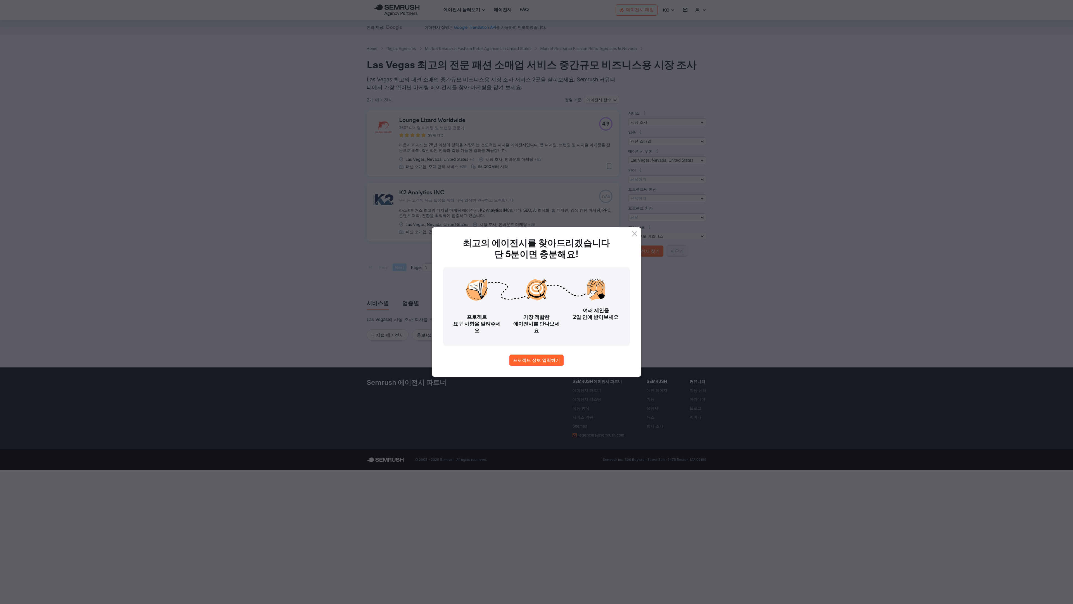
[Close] (634, 233)
